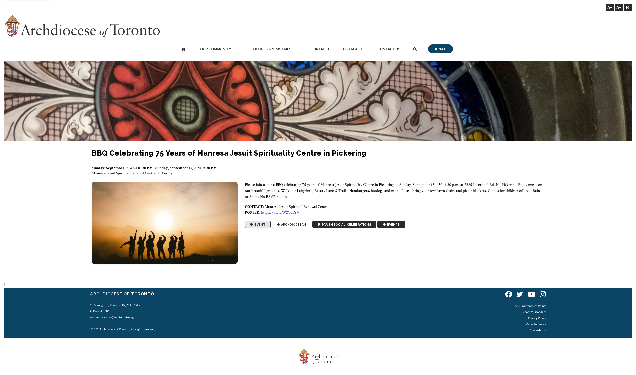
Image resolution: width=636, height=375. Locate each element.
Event (259, 224)
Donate (440, 49)
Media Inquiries (535, 324)
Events (393, 224)
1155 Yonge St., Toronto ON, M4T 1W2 (115, 305)
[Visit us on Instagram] (543, 294)
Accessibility (538, 330)
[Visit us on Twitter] (519, 294)
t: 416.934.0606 (99, 311)
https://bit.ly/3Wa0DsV (280, 212)
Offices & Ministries (272, 49)
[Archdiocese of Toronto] (82, 25)
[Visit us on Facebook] (508, 294)
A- (618, 7)
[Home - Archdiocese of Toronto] (183, 49)
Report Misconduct (533, 312)
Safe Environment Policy (530, 306)
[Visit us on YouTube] (532, 294)
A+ (609, 7)
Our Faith (320, 49)
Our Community (215, 49)
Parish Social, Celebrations (345, 224)
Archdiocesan (293, 224)
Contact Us (388, 49)
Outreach (352, 49)
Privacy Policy (537, 318)
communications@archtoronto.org (112, 317)
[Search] (414, 49)
